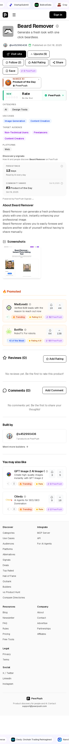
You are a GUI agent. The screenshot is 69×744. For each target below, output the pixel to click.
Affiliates (41, 633)
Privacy (7, 654)
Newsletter (8, 617)
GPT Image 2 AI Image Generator (29, 471)
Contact (41, 617)
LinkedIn (7, 678)
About (40, 612)
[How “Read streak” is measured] (62, 166)
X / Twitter (8, 673)
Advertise (42, 623)
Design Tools (19, 109)
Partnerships (44, 628)
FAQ (5, 623)
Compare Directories (14, 597)
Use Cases (9, 538)
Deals (6, 565)
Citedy (18, 496)
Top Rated (8, 570)
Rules (6, 628)
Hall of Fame (9, 576)
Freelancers (40, 132)
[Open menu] (14, 14)
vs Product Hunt (11, 592)
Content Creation (40, 121)
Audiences (8, 543)
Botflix (18, 329)
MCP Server (43, 532)
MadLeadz (21, 304)
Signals (7, 559)
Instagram (8, 683)
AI (6, 109)
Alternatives (9, 554)
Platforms (8, 549)
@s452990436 (26, 434)
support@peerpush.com (34, 706)
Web (7, 149)
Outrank (7, 581)
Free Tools (8, 639)
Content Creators (14, 138)
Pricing (6, 633)
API (39, 538)
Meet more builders (14, 446)
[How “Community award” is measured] (62, 183)
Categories (9, 532)
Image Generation (15, 121)
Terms (6, 659)
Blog (5, 612)
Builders (7, 586)
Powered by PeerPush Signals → (18, 199)
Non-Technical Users (16, 132)
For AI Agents (44, 543)
